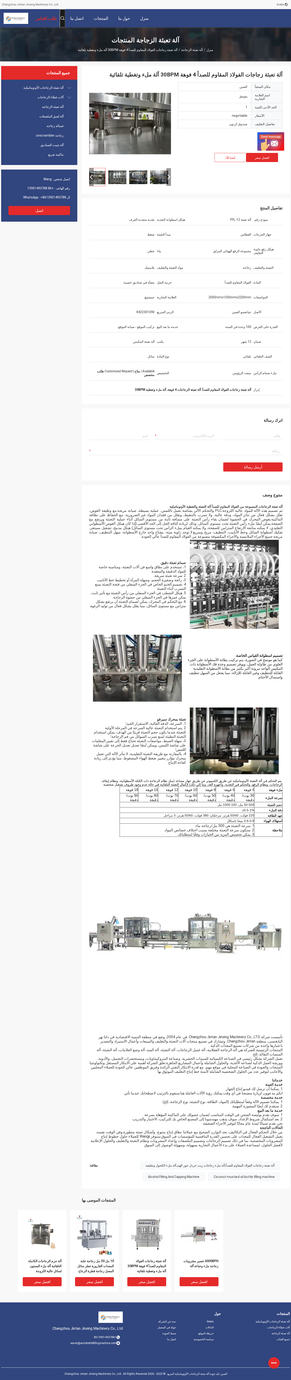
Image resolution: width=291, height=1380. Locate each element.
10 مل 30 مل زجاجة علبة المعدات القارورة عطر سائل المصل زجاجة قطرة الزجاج (95, 1266)
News (210, 1321)
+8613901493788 (53, 197)
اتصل (39, 210)
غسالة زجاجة (55, 126)
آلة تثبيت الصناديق (52, 145)
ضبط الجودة (169, 1333)
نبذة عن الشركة (167, 1321)
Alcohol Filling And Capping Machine (173, 1177)
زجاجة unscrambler (50, 135)
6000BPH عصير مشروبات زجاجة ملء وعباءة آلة (200, 1263)
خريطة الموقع (206, 1333)
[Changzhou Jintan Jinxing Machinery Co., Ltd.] (16, 18)
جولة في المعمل (167, 1327)
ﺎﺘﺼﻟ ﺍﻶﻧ (230, 158)
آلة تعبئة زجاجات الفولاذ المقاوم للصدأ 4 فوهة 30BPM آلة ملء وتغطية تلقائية (147, 1266)
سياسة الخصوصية (204, 1339)
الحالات (209, 1327)
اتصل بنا (171, 1339)
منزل (209, 50)
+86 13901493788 (40, 188)
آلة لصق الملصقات (51, 116)
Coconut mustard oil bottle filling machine (244, 1177)
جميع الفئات (283, 1339)
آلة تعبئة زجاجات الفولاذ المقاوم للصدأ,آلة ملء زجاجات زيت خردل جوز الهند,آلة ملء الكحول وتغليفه (210, 1165)
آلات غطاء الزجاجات (51, 97)
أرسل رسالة (253, 467)
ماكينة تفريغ (56, 154)
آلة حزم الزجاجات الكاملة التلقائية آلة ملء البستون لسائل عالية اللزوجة (45, 1266)
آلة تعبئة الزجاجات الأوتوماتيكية (43, 87)
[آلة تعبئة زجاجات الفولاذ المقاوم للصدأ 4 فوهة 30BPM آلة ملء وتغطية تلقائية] (130, 123)
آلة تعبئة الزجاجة (192, 50)
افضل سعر (262, 158)
